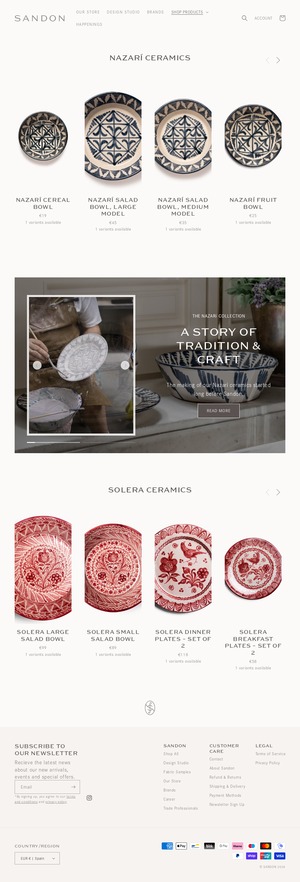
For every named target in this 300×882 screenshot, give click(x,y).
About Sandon (222, 768)
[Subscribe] (73, 787)
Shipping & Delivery (227, 786)
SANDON (269, 867)
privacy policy (55, 801)
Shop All (171, 753)
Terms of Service (270, 753)
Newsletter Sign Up (227, 804)
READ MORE (219, 410)
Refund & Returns (225, 777)
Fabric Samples (177, 771)
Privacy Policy (267, 762)
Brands (169, 790)
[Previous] (37, 365)
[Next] (277, 60)
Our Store (172, 781)
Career (169, 799)
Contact (216, 759)
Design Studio (176, 762)
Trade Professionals (180, 808)
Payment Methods (225, 795)
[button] (189, 12)
